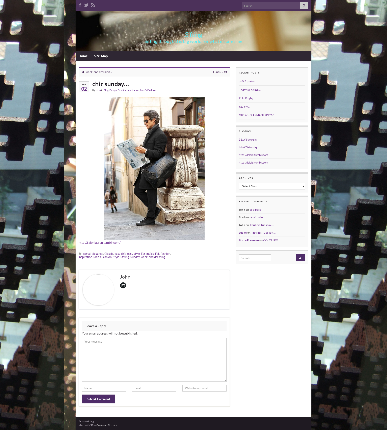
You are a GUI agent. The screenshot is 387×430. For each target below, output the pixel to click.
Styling (125, 257)
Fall (157, 253)
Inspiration (133, 90)
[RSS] (93, 4)
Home (83, 56)
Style (116, 257)
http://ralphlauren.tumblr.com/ (100, 242)
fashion (165, 253)
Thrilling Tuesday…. (262, 225)
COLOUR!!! (270, 240)
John (98, 90)
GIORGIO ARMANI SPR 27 (256, 115)
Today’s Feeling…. (250, 89)
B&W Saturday (248, 139)
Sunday (134, 257)
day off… (244, 106)
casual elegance (93, 253)
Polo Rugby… (247, 98)
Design (113, 90)
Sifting (193, 34)
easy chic (120, 253)
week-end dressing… (99, 72)
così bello (255, 209)
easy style (133, 253)
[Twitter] (86, 4)
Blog (106, 90)
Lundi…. (218, 72)
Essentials (147, 253)
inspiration (85, 257)
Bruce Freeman (249, 240)
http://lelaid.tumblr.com (253, 154)
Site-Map (101, 56)
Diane (243, 232)
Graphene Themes (106, 425)
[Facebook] (80, 4)
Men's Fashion (148, 90)
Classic (108, 253)
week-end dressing (153, 257)
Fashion (122, 90)
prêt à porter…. (248, 81)
